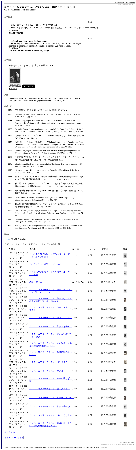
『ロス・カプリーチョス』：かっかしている (51, 397)
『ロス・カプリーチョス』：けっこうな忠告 (51, 415)
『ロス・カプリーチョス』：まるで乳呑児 (50, 317)
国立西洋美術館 (18, 239)
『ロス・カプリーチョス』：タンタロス (49, 362)
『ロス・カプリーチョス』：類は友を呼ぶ (50, 326)
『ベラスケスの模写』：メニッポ (46, 264)
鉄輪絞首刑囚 (35, 282)
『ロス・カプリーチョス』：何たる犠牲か (50, 406)
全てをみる (9, 432)
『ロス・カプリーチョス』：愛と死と (48, 371)
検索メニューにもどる (14, 437)
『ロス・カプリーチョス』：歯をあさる (49, 389)
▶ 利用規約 (13, 89)
